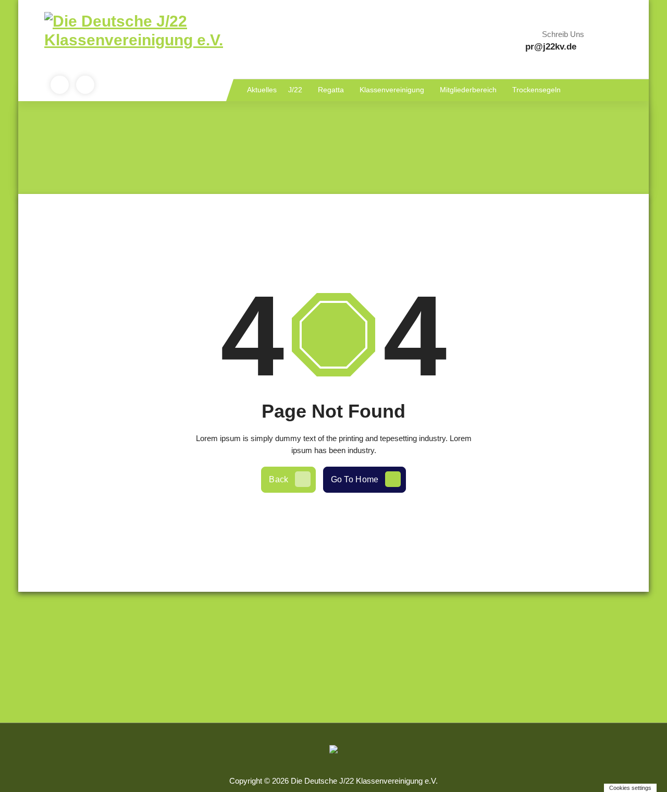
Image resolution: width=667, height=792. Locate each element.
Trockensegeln (536, 90)
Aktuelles (262, 90)
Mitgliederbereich (468, 90)
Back (278, 479)
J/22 (295, 90)
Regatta (331, 90)
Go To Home (355, 479)
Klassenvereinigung (392, 90)
